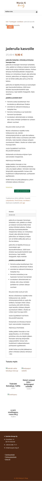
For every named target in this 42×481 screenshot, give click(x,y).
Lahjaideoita (10, 200)
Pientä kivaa (18, 200)
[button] (33, 27)
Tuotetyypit (12, 22)
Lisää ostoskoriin (22, 191)
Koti (7, 22)
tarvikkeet (20, 22)
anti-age (22, 203)
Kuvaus (11, 212)
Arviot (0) (12, 215)
